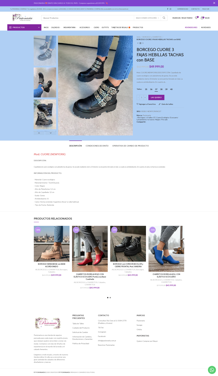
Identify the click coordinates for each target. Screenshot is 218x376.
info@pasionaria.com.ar (107, 340)
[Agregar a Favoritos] (67, 230)
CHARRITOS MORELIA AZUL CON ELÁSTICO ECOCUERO (166, 275)
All (36, 269)
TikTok (172, 9)
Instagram (170, 9)
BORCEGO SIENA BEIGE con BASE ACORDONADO (51, 265)
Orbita (139, 329)
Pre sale (164, 119)
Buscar (164, 18)
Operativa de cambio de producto (130, 146)
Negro (157, 119)
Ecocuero (174, 117)
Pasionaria (141, 321)
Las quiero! (156, 97)
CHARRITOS (90, 284)
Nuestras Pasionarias (106, 345)
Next (50, 133)
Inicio (139, 37)
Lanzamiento (142, 119)
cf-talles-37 (150, 117)
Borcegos (141, 117)
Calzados (51, 272)
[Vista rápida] (67, 241)
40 (171, 89)
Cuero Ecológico (162, 117)
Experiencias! (183, 9)
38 (161, 89)
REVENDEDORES (191, 27)
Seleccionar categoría (146, 18)
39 (166, 89)
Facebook (167, 9)
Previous (39, 133)
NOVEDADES (206, 27)
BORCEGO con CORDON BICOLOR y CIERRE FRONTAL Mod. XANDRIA (128, 265)
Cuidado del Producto (81, 328)
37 (156, 89)
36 (151, 89)
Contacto (195, 9)
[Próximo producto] (143, 43)
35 (146, 89)
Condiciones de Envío (97, 146)
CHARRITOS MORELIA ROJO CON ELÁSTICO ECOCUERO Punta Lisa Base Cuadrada (90, 276)
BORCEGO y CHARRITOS (152, 37)
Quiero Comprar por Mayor (147, 341)
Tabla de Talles (78, 323)
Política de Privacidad (80, 343)
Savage (139, 325)
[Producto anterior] (138, 43)
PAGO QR (205, 9)
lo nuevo (151, 119)
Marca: (139, 115)
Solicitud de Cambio (80, 332)
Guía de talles (167, 104)
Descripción (75, 146)
